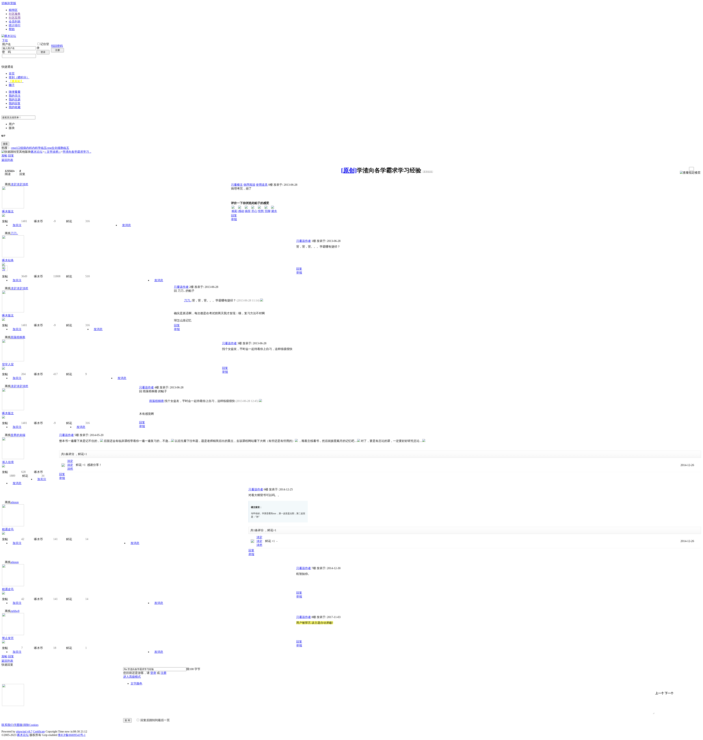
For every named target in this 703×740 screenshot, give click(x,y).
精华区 (13, 10)
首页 (12, 73)
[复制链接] (428, 171)
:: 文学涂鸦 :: (52, 151)
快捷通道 (7, 66)
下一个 (669, 693)
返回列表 (7, 160)
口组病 (21, 147)
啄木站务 (8, 260)
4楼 (157, 387)
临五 (66, 147)
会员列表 (15, 21)
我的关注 (15, 95)
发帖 (4, 155)
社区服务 (15, 13)
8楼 (314, 617)
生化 (54, 147)
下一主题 (685, 169)
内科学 (36, 147)
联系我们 (7, 724)
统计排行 (15, 25)
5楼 (77, 435)
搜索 (5, 143)
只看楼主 (237, 184)
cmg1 (14, 147)
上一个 (659, 693)
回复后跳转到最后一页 (155, 720)
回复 (11, 155)
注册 (57, 50)
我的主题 (15, 99)
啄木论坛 (36, 151)
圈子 (12, 85)
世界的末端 (18, 435)
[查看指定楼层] (690, 173)
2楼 (191, 286)
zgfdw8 (15, 611)
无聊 (267, 211)
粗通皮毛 (8, 529)
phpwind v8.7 (24, 731)
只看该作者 (303, 240)
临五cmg (46, 147)
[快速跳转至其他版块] (16, 152)
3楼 (239, 343)
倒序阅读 (249, 184)
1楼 (314, 240)
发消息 (126, 225)
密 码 (6, 51)
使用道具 (262, 184)
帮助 (12, 29)
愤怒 (261, 211)
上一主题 (681, 169)
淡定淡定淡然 (19, 184)
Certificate (39, 731)
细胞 (60, 147)
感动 (241, 211)
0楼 (270, 184)
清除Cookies (30, 724)
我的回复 (15, 103)
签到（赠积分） (19, 77)
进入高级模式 (132, 676)
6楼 (266, 489)
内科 (29, 147)
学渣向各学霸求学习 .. (77, 151)
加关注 (17, 225)
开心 (254, 211)
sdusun (15, 502)
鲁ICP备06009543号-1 (71, 735)
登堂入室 (8, 364)
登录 (43, 52)
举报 (234, 219)
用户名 (6, 44)
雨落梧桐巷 (18, 337)
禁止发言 (8, 638)
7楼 (314, 568)
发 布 (127, 720)
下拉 (5, 40)
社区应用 (15, 17)
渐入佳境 (8, 462)
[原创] (349, 170)
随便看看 (15, 91)
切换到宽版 (8, 3)
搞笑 (248, 211)
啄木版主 (8, 211)
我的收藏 (15, 107)
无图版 (18, 724)
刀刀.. (14, 233)
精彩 (234, 211)
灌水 (274, 211)
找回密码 (57, 45)
